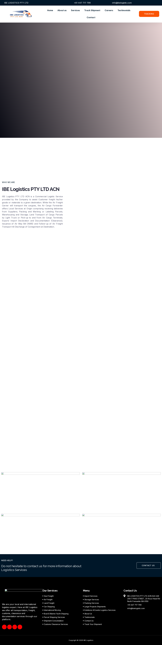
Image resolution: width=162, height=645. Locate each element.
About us (62, 10)
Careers (109, 10)
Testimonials (124, 10)
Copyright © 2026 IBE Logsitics (81, 640)
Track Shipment (92, 10)
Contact (91, 17)
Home (50, 10)
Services (75, 10)
